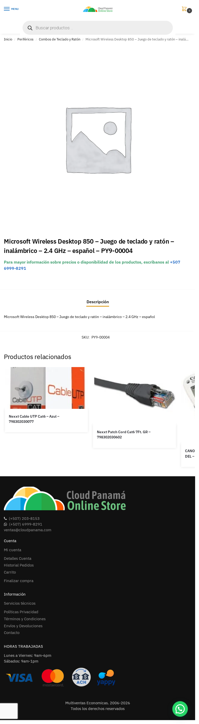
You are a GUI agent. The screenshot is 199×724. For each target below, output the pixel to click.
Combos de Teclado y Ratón (59, 39)
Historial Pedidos (19, 565)
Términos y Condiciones (25, 618)
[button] (185, 9)
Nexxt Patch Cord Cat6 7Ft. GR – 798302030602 (124, 434)
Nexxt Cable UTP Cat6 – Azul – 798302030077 (34, 419)
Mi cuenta (12, 549)
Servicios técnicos (19, 603)
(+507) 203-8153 (24, 518)
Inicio (8, 39)
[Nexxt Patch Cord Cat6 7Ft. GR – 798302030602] (134, 395)
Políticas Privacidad (21, 611)
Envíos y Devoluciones (23, 625)
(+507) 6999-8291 (25, 524)
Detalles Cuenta (17, 558)
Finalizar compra (18, 580)
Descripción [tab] (98, 301)
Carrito (10, 572)
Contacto (11, 632)
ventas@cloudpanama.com (27, 529)
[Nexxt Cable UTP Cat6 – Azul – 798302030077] (46, 388)
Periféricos (25, 39)
